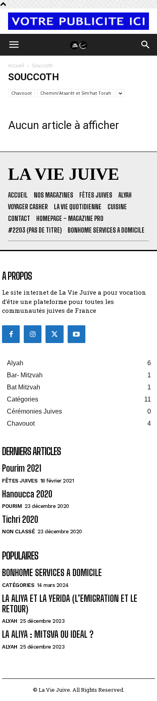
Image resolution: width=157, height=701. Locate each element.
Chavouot (21, 93)
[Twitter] (54, 334)
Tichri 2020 (20, 519)
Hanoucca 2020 (27, 494)
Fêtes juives (19, 481)
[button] (14, 45)
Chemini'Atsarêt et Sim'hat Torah (75, 93)
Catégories (18, 585)
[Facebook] (11, 334)
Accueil (16, 65)
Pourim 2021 (21, 468)
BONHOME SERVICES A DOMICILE (52, 572)
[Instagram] (32, 334)
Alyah (9, 621)
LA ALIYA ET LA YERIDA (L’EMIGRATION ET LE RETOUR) (69, 603)
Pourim (12, 506)
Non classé (18, 531)
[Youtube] (76, 334)
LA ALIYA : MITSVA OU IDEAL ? (47, 634)
